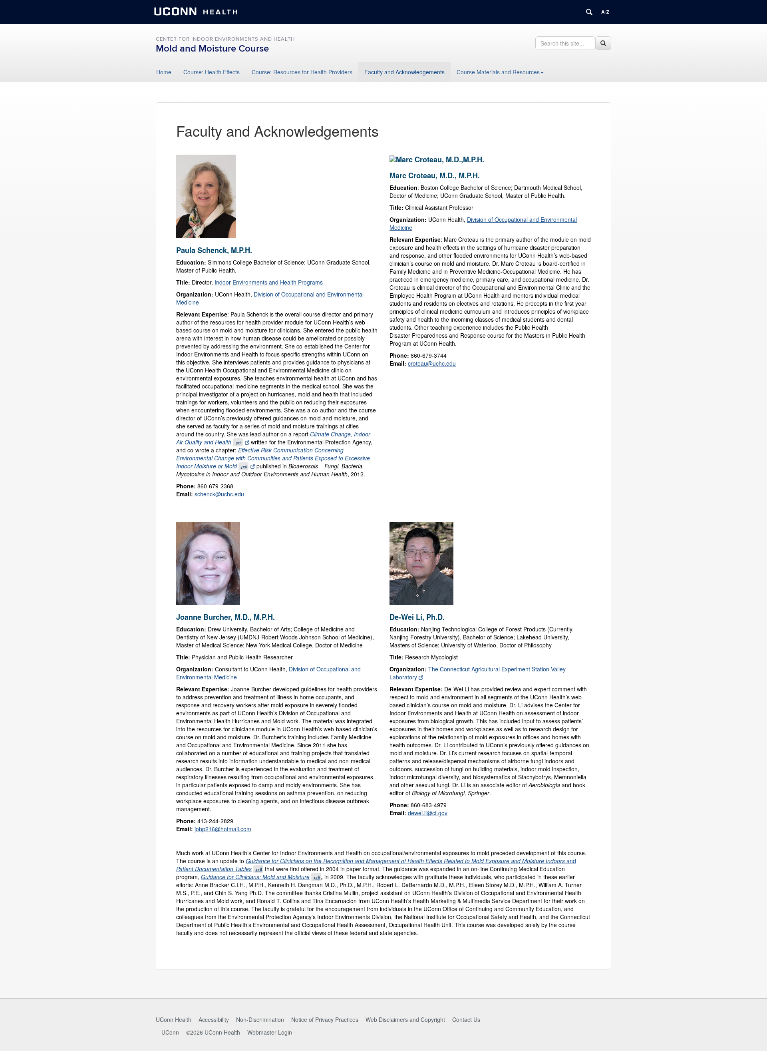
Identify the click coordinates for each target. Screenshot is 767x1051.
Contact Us (466, 1019)
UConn (170, 1032)
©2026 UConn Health (213, 1032)
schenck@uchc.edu (219, 494)
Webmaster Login (269, 1032)
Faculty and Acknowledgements (404, 72)
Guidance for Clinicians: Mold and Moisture (260, 877)
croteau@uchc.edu (432, 363)
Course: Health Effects (211, 72)
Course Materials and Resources (498, 72)
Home (163, 72)
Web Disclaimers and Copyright (405, 1019)
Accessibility (214, 1019)
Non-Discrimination (260, 1019)
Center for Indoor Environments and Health (225, 39)
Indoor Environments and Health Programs (269, 282)
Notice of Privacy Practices (324, 1019)
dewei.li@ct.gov (427, 813)
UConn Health (173, 1019)
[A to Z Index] (605, 12)
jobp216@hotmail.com (223, 829)
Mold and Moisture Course (212, 48)
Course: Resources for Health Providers (302, 72)
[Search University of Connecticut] (589, 12)
